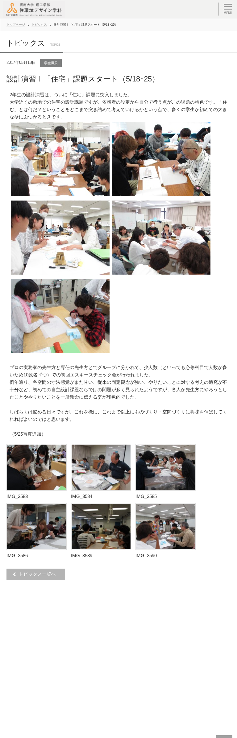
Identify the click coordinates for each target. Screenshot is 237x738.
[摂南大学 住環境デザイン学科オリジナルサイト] (34, 9)
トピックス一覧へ (39, 574)
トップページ (15, 24)
